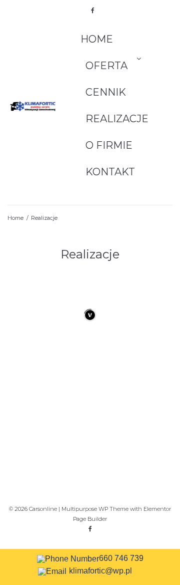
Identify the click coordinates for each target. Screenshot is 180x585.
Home (96, 39)
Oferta (107, 66)
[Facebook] (93, 11)
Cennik (106, 92)
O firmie (109, 145)
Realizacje (117, 119)
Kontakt (110, 172)
